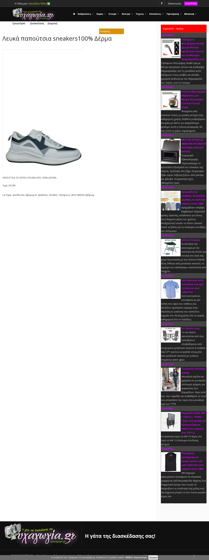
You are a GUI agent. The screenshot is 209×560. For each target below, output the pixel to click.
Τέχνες (140, 14)
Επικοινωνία (174, 3)
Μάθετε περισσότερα (136, 557)
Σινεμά (113, 14)
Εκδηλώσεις (84, 14)
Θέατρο (126, 14)
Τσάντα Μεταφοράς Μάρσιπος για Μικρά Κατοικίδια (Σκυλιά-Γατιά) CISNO (193, 99)
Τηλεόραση (172, 14)
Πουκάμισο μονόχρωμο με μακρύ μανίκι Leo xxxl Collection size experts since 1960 (192, 461)
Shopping (105, 31)
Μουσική (189, 14)
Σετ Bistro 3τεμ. (190, 328)
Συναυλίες (155, 14)
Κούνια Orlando (190, 239)
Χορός (100, 14)
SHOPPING (191, 3)
